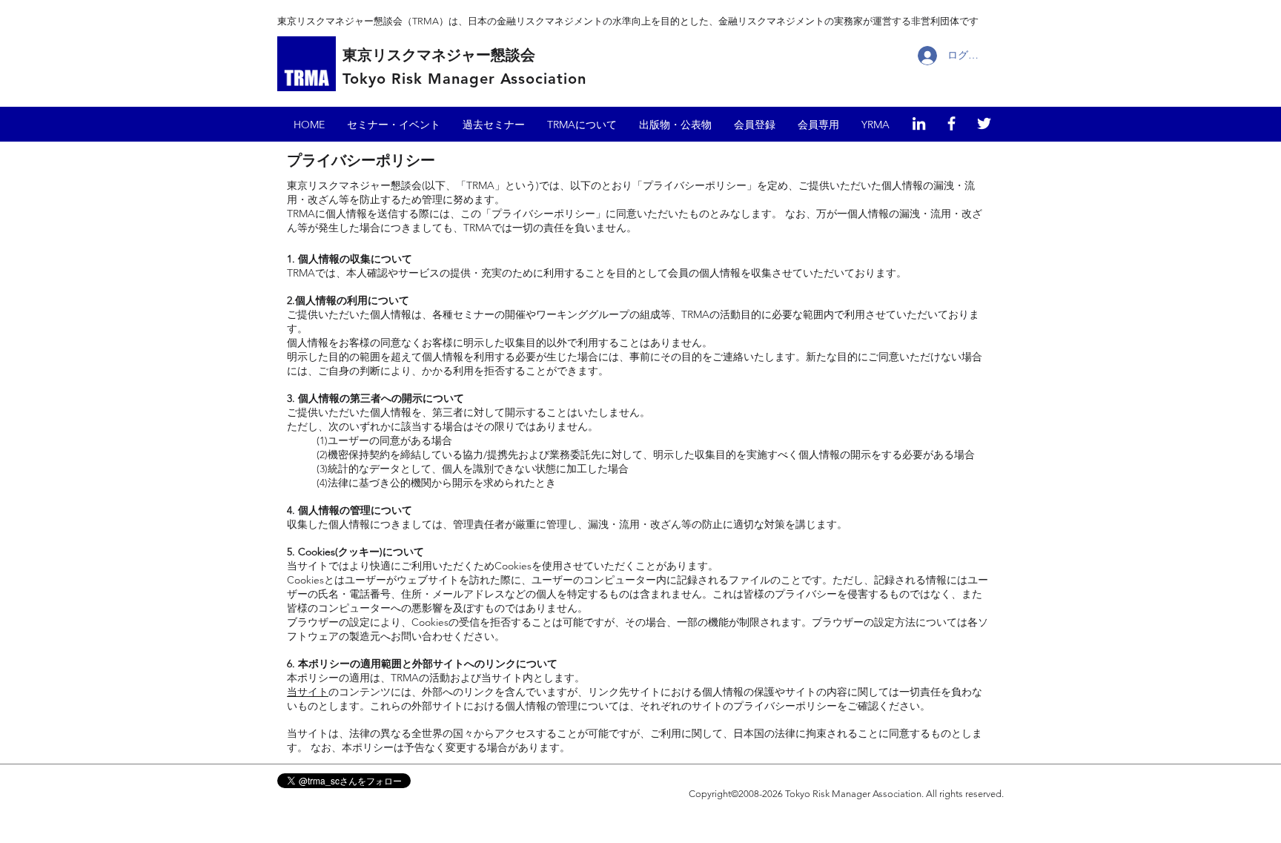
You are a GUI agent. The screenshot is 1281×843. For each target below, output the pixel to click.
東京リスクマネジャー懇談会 (438, 55)
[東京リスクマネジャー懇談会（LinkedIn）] (919, 123)
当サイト (307, 691)
